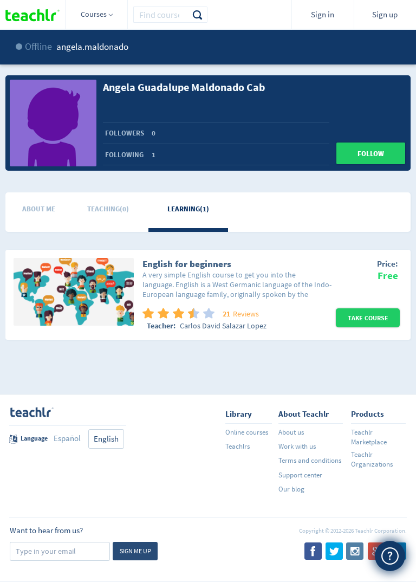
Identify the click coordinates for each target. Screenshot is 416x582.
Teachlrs (237, 446)
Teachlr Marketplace (369, 437)
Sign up (385, 14)
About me (38, 209)
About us (291, 432)
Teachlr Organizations (372, 459)
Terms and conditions (309, 460)
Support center (300, 475)
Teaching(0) (108, 209)
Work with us (297, 446)
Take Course (368, 318)
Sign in (322, 14)
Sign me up (135, 551)
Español (67, 438)
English (106, 439)
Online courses (246, 432)
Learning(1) (188, 209)
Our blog (291, 489)
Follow (371, 153)
